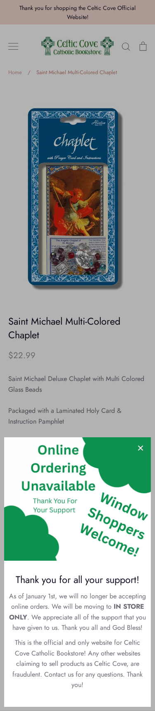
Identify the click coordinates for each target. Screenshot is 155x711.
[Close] (140, 448)
